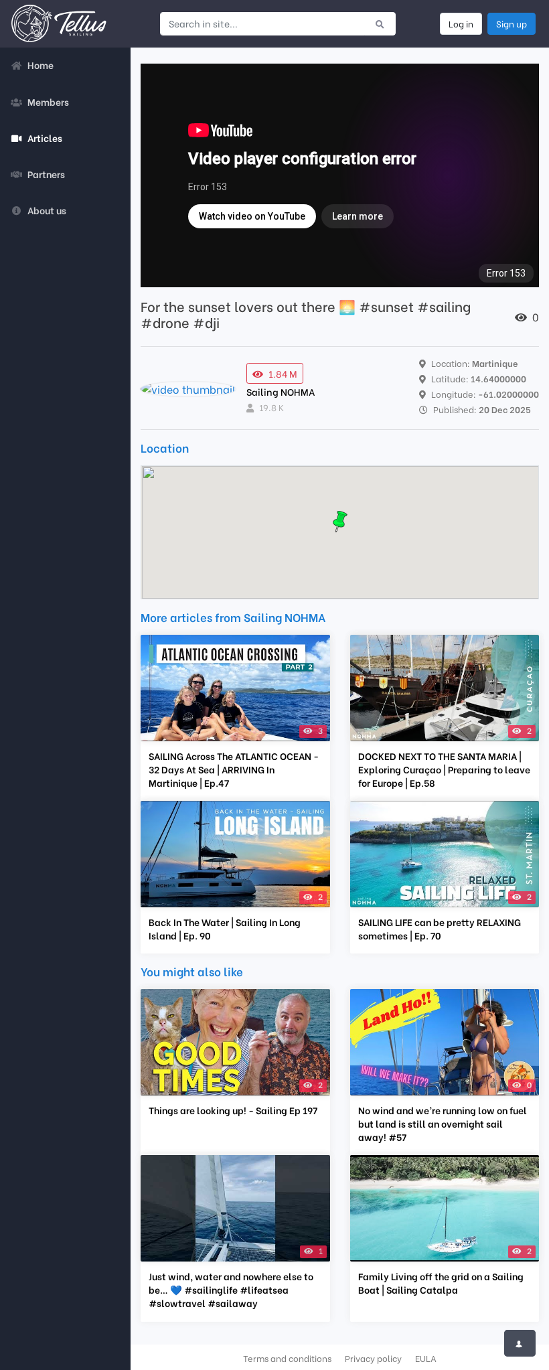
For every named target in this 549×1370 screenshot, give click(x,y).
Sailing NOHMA (280, 391)
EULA (426, 1358)
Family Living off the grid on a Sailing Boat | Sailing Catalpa (441, 1283)
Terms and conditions (287, 1358)
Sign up (511, 23)
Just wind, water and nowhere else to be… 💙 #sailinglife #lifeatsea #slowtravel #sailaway (231, 1290)
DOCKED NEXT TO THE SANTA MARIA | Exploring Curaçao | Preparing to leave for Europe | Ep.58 (444, 769)
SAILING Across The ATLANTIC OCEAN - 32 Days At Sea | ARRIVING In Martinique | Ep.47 (234, 769)
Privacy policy (373, 1358)
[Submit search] (380, 23)
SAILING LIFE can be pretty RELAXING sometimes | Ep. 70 (439, 928)
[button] (340, 522)
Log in (461, 23)
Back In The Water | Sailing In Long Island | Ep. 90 (225, 928)
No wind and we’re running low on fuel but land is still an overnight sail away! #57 (442, 1123)
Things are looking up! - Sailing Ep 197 (233, 1110)
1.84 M (282, 373)
